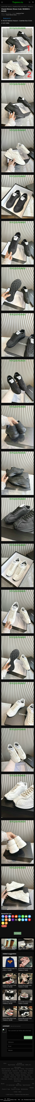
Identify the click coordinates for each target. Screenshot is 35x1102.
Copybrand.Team (20, 13)
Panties (12, 1075)
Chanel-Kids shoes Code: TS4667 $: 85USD (25, 1002)
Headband (30, 1070)
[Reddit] (16, 916)
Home (4, 1063)
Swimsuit (26, 1077)
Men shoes (7, 1075)
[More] (6, 923)
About (20, 1091)
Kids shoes (30, 1073)
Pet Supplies (6, 1077)
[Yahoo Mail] (12, 919)
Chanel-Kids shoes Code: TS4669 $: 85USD (25, 1019)
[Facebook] (2, 916)
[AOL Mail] (16, 919)
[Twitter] (9, 916)
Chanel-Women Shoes (11, 14)
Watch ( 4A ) (28, 1064)
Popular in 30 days (15, 1089)
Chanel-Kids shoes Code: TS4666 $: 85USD (9, 1002)
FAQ (33, 1083)
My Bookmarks (24, 1089)
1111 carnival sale (10, 1085)
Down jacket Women (6, 1070)
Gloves (25, 1070)
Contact (15, 1091)
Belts (12, 1068)
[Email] (26, 916)
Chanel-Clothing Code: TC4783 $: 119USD (10, 969)
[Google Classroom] (29, 919)
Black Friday (18, 1085)
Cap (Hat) (17, 1068)
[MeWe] (19, 916)
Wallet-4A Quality (20, 1064)
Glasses (21, 1070)
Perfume (29, 1075)
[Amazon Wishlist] (2, 923)
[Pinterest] (12, 916)
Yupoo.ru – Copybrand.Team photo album (19, 1094)
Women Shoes (31, 6)
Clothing (22, 1068)
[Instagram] (6, 916)
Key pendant (16, 1073)
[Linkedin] (2, 919)
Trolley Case (4, 1079)
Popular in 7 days (6, 1089)
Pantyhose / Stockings (20, 1075)
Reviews (32, 1087)
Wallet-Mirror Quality (18, 1079)
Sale (18, 1083)
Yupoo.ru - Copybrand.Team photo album (17, 6)
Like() (17, 933)
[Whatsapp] (22, 916)
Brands (2, 1083)
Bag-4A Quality (11, 1064)
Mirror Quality (17, 1067)
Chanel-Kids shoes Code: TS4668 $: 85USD (9, 1019)
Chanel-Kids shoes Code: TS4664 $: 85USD (9, 986)
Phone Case (13, 1077)
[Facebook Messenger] (26, 919)
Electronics (15, 1070)
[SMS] (19, 919)
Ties (31, 1077)
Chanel (4, 926)
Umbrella (10, 1079)
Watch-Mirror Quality (29, 1079)
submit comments (28, 1037)
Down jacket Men (29, 1068)
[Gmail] (9, 919)
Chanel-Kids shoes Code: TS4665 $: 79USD (25, 986)
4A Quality (19, 1063)
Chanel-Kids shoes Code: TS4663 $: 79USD (25, 969)
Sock (22, 1077)
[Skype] (22, 919)
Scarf (18, 1077)
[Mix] (6, 919)
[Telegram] (29, 916)
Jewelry (10, 1073)
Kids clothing (24, 1073)
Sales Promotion (26, 1085)
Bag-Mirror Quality (6, 1068)
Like (15, 1087)
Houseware (5, 1073)
